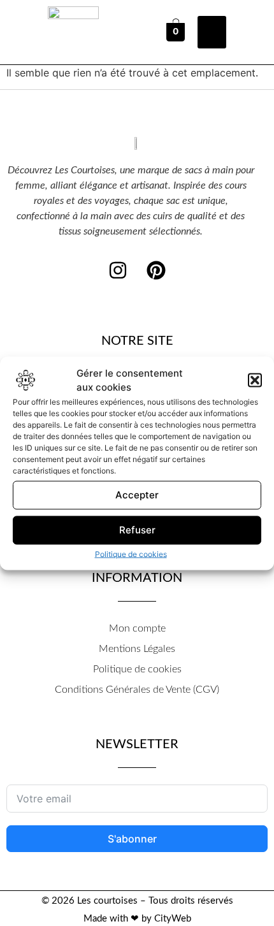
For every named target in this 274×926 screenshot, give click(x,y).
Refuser (137, 530)
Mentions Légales (137, 649)
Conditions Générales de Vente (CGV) (137, 689)
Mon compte (137, 628)
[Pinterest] (156, 270)
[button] (255, 380)
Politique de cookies (131, 553)
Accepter (137, 495)
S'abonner (133, 838)
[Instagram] (117, 270)
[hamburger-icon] (212, 32)
